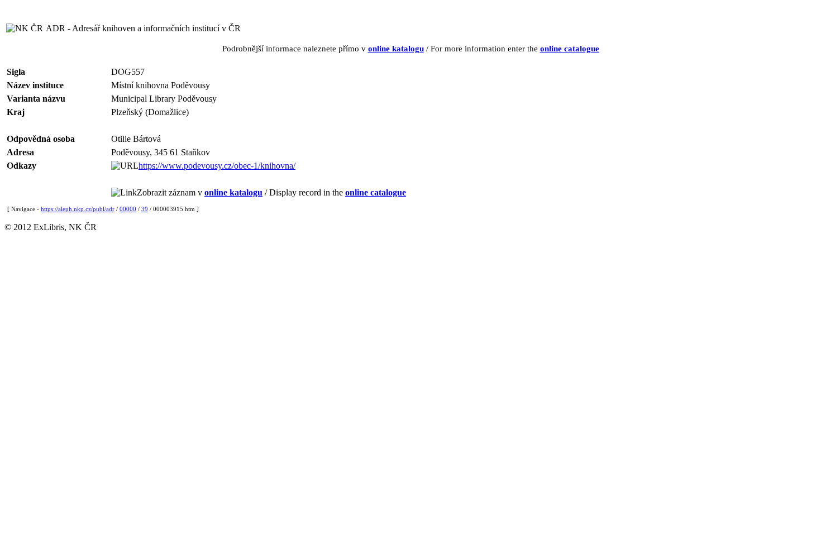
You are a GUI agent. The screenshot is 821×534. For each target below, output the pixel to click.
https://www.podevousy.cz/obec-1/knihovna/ (217, 165)
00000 (128, 209)
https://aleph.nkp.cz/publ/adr (77, 209)
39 (144, 209)
